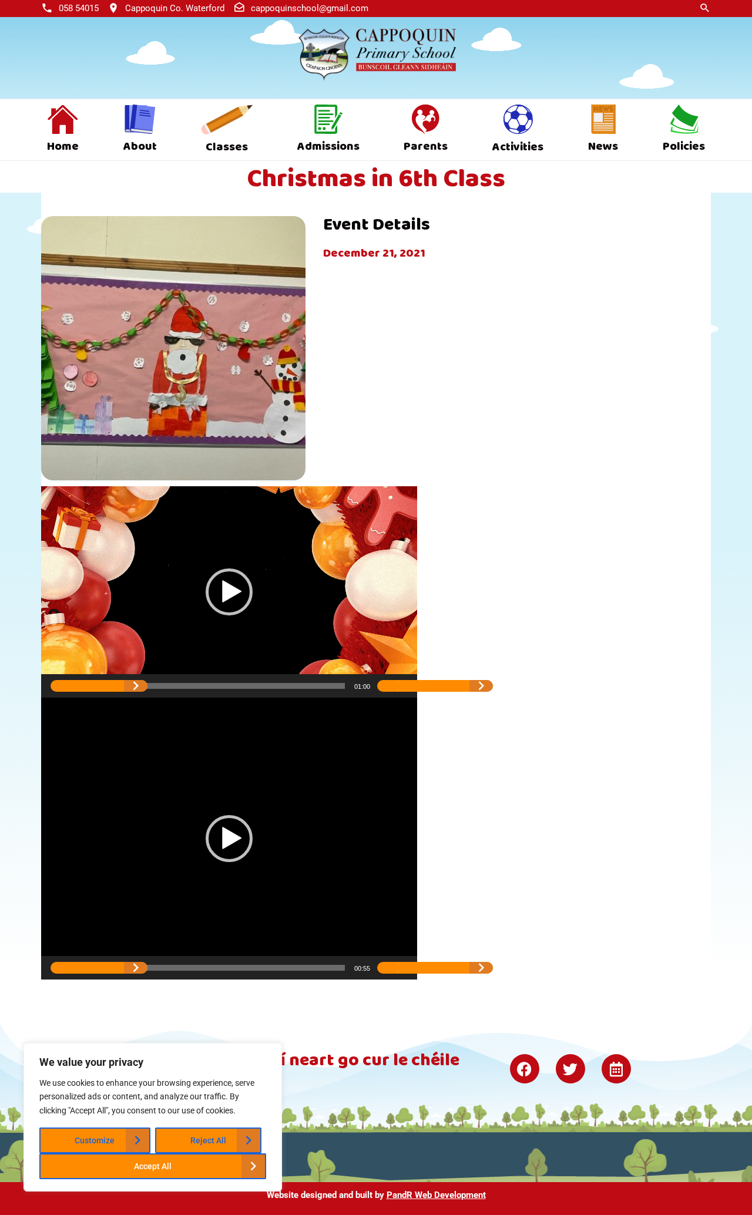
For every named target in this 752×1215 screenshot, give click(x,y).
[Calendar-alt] (616, 1068)
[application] (229, 592)
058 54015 (79, 8)
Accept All (153, 1166)
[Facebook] (524, 1068)
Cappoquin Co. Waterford (174, 8)
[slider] (220, 686)
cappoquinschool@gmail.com (309, 8)
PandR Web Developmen (435, 1195)
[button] (229, 591)
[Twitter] (570, 1068)
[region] (153, 1117)
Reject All (208, 1140)
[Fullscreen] (444, 686)
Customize (95, 1140)
